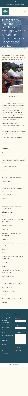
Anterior (17, 48)
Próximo (22, 48)
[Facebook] (2, 344)
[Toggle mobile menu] (25, 12)
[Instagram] (5, 344)
